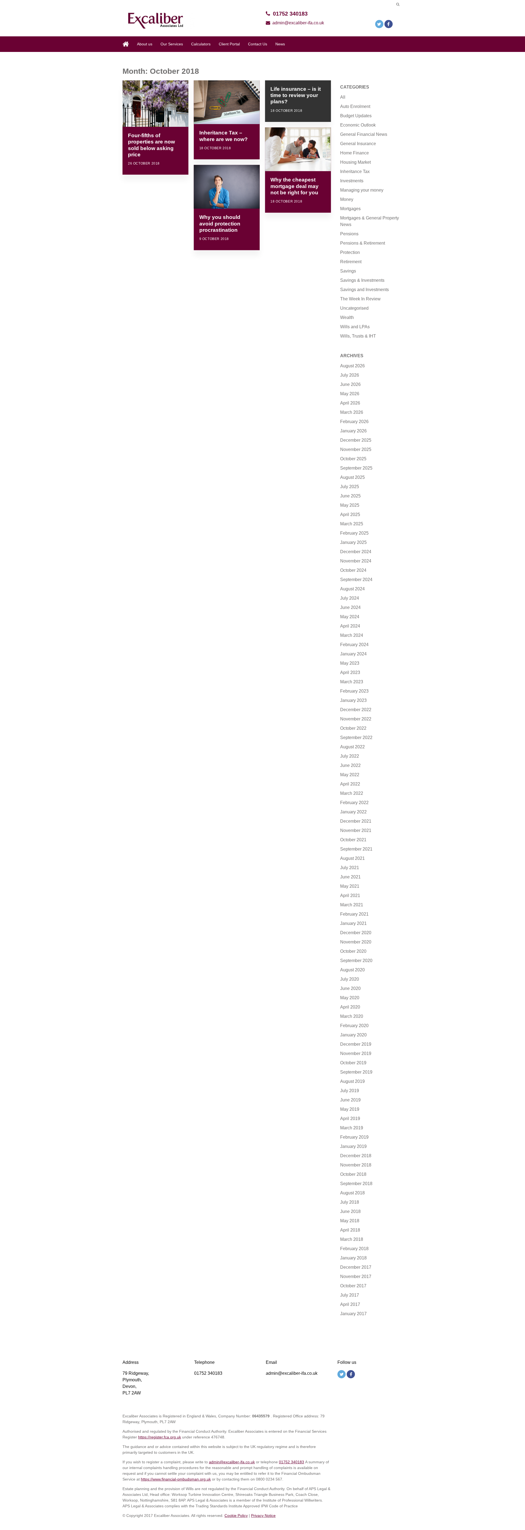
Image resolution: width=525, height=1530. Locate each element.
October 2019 (353, 1062)
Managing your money (361, 190)
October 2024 (353, 570)
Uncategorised (354, 308)
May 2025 (349, 505)
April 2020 (350, 1007)
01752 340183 (290, 14)
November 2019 (355, 1053)
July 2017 (349, 1295)
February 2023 (354, 691)
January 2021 (353, 923)
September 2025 (356, 468)
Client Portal (229, 44)
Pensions (349, 233)
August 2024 (352, 589)
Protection (350, 252)
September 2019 (356, 1072)
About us (144, 44)
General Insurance (358, 143)
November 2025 (355, 449)
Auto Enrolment (355, 106)
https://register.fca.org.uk (159, 1437)
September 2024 (356, 579)
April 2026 (350, 403)
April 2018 (350, 1230)
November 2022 (355, 719)
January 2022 (353, 812)
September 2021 (356, 849)
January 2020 (353, 1035)
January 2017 (353, 1313)
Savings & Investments (362, 280)
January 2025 (353, 542)
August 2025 (352, 477)
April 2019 (350, 1118)
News (280, 44)
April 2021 (350, 895)
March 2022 (351, 793)
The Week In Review (360, 299)
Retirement (350, 261)
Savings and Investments (364, 289)
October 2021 (353, 839)
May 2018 (349, 1220)
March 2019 (351, 1127)
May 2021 (349, 886)
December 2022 (355, 709)
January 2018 (353, 1258)
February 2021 (354, 914)
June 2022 (350, 765)
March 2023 (351, 681)
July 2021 (349, 867)
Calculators (201, 44)
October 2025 (353, 458)
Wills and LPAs (355, 326)
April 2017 (350, 1304)
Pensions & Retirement (362, 243)
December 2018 (355, 1155)
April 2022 (350, 784)
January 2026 (353, 431)
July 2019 (349, 1090)
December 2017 (355, 1267)
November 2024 (355, 561)
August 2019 (352, 1081)
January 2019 (353, 1146)
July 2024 (349, 598)
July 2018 (349, 1202)
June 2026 (350, 384)
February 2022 (354, 802)
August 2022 (352, 747)
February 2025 (354, 533)
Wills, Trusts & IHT (358, 336)
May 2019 (349, 1109)
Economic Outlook (358, 125)
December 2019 (355, 1044)
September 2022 (356, 737)
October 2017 (353, 1285)
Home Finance (354, 153)
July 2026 (349, 375)
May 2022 (349, 774)
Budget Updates (356, 115)
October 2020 (353, 951)
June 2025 (350, 496)
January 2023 (353, 700)
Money (346, 199)
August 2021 (352, 858)
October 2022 (353, 728)
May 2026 (349, 393)
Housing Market (355, 162)
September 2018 (356, 1183)
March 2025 (351, 523)
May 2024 (349, 616)
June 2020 (350, 988)
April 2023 (350, 672)
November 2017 (355, 1276)
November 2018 (355, 1165)
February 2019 (354, 1137)
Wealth (347, 317)
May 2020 (349, 997)
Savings (348, 271)
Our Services (172, 44)
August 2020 (352, 970)
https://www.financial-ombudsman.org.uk (176, 1479)
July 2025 (349, 486)
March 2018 (351, 1239)
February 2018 (354, 1248)
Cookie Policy (236, 1515)
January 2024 (353, 654)
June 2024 (350, 607)
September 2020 (356, 960)
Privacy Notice (263, 1515)
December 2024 (355, 551)
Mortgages (350, 208)
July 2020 (349, 979)
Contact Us (257, 44)
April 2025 (350, 514)
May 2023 (349, 663)
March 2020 (351, 1016)
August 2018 (352, 1193)
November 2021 (355, 830)
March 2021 (351, 904)
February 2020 (354, 1025)
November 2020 (355, 942)
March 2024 (351, 635)
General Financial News (363, 134)
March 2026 (351, 412)
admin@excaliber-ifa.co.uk (298, 22)
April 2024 (350, 626)
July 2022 (349, 756)
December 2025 (355, 440)
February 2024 (354, 644)
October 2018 (353, 1174)
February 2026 (354, 421)
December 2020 (355, 932)
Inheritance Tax (355, 171)
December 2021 (355, 821)
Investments (351, 180)
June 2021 (350, 877)
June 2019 (350, 1100)
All (342, 97)
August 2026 (352, 366)
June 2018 (350, 1211)
